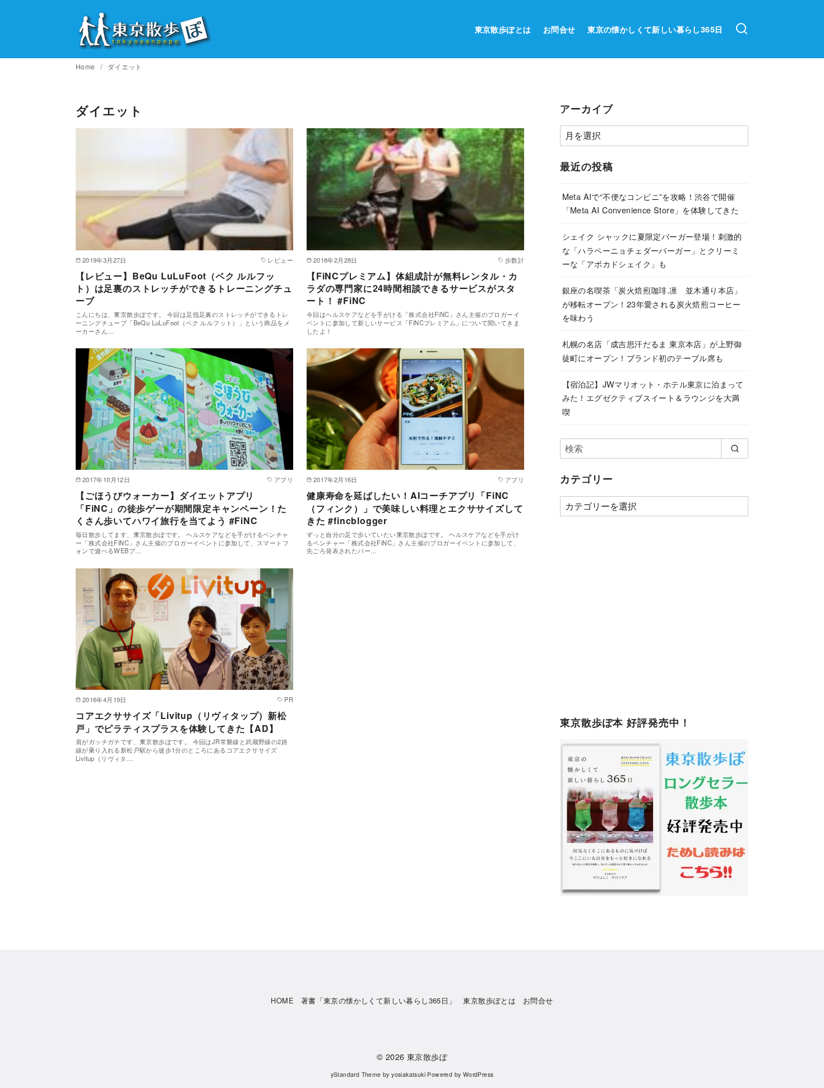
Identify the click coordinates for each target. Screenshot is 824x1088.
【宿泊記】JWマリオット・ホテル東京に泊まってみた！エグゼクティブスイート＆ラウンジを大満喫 (653, 397)
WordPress (478, 1074)
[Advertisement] (654, 621)
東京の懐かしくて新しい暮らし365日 (655, 29)
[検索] (741, 29)
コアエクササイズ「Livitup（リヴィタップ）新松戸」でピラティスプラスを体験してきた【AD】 (181, 721)
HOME (282, 1000)
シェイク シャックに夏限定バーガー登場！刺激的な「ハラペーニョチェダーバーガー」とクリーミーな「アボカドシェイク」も (652, 249)
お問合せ (559, 29)
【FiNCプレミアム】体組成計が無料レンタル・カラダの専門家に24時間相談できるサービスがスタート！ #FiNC (412, 288)
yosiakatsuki (408, 1074)
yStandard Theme (356, 1074)
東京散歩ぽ (427, 1056)
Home (86, 66)
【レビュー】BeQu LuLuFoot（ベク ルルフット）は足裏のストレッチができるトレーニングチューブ (184, 288)
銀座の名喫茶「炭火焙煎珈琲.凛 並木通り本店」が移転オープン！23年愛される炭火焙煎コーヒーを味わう (652, 303)
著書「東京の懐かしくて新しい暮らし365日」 (378, 1000)
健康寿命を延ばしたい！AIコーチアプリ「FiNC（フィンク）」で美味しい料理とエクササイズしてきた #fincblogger (415, 508)
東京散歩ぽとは (503, 29)
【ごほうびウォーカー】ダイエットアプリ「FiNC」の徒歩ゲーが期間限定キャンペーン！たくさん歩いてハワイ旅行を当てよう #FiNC (181, 508)
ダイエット (125, 66)
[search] (734, 448)
